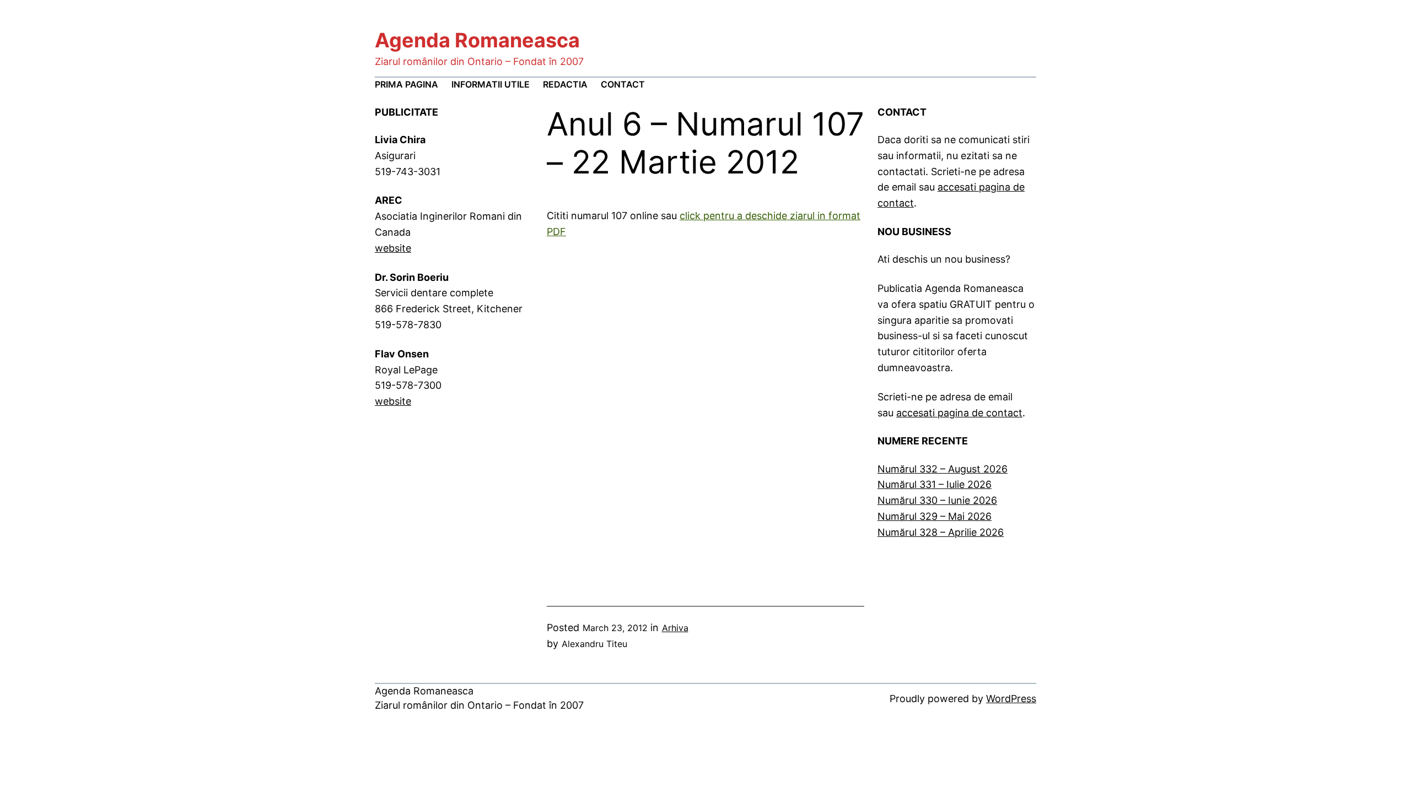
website (393, 248)
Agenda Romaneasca (477, 40)
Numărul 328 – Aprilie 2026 (940, 532)
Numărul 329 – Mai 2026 (934, 516)
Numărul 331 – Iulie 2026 (934, 484)
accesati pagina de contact (959, 413)
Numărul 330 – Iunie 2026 (937, 500)
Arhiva (675, 627)
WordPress (1011, 698)
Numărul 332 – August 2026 (942, 469)
